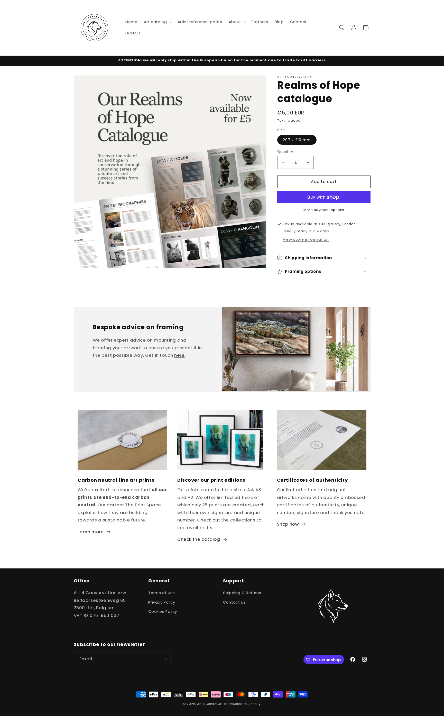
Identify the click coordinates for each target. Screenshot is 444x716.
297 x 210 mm (297, 139)
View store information (306, 239)
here (179, 355)
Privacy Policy (161, 602)
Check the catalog (198, 539)
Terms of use (161, 593)
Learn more (91, 532)
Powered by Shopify (245, 704)
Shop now (288, 524)
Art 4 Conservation (212, 704)
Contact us (234, 602)
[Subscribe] (164, 659)
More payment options (323, 210)
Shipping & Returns (242, 593)
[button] (157, 22)
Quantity (285, 151)
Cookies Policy (162, 611)
